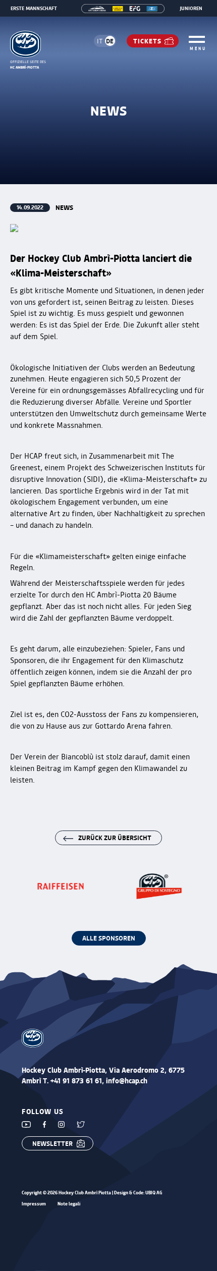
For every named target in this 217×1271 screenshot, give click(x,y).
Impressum (34, 1204)
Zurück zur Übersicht (114, 837)
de (110, 40)
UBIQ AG (153, 1192)
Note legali (69, 1204)
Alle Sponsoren (108, 937)
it (100, 41)
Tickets (147, 40)
